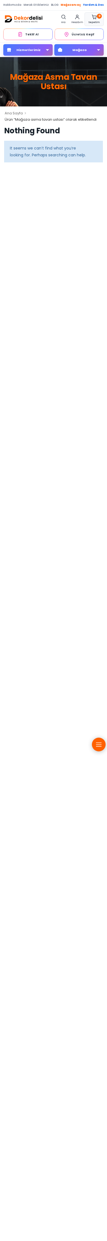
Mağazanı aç (71, 5)
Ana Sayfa (14, 113)
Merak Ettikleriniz (36, 5)
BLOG (54, 5)
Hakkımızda (12, 5)
